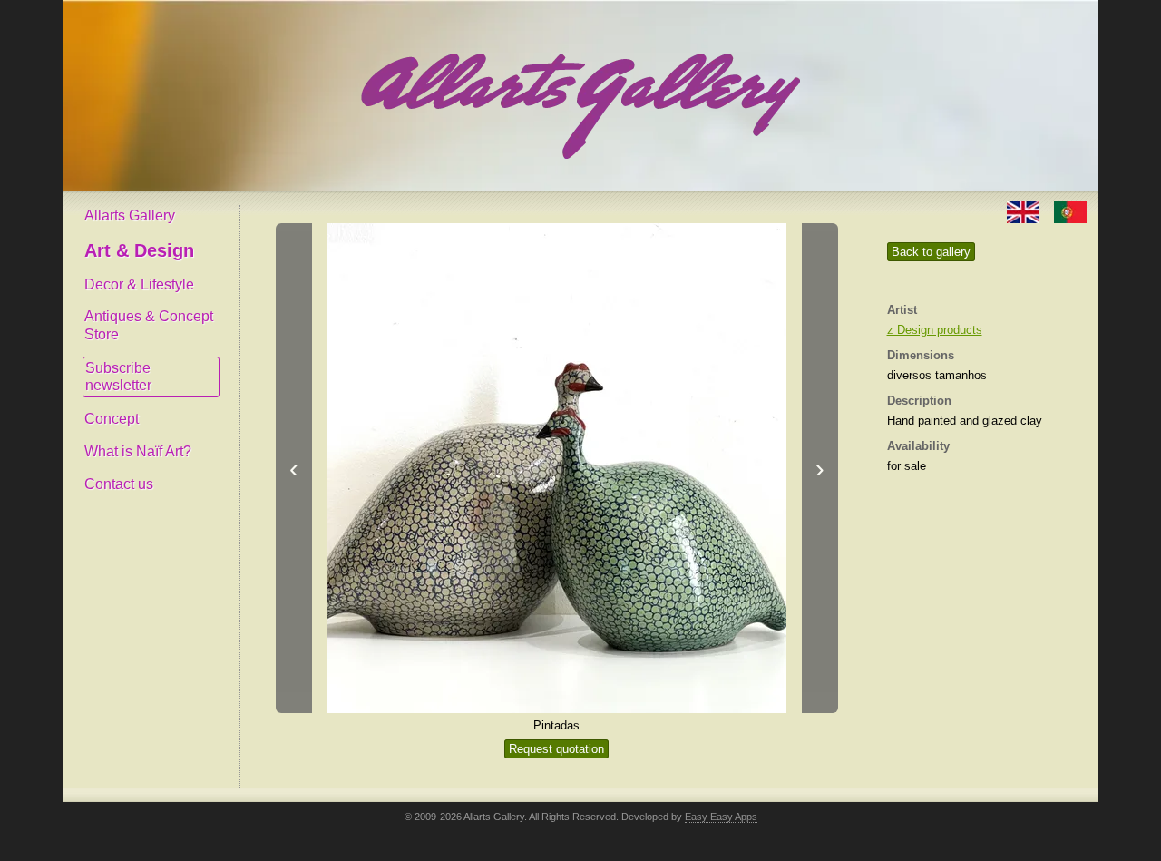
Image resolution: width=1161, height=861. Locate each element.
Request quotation (556, 749)
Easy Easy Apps (721, 816)
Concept (111, 418)
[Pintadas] (557, 468)
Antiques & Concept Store (148, 325)
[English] (1025, 211)
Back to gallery (931, 252)
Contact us (118, 484)
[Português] (1070, 211)
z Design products (934, 330)
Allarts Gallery (129, 215)
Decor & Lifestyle (139, 284)
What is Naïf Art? (137, 451)
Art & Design (139, 250)
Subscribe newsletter (118, 377)
